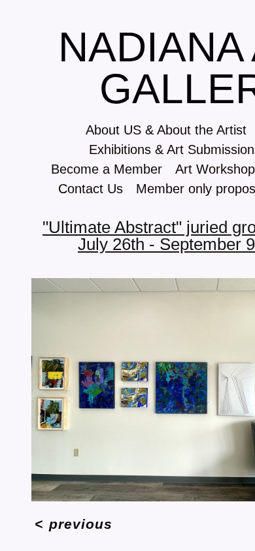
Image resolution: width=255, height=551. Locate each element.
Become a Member (99, 169)
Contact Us (79, 188)
